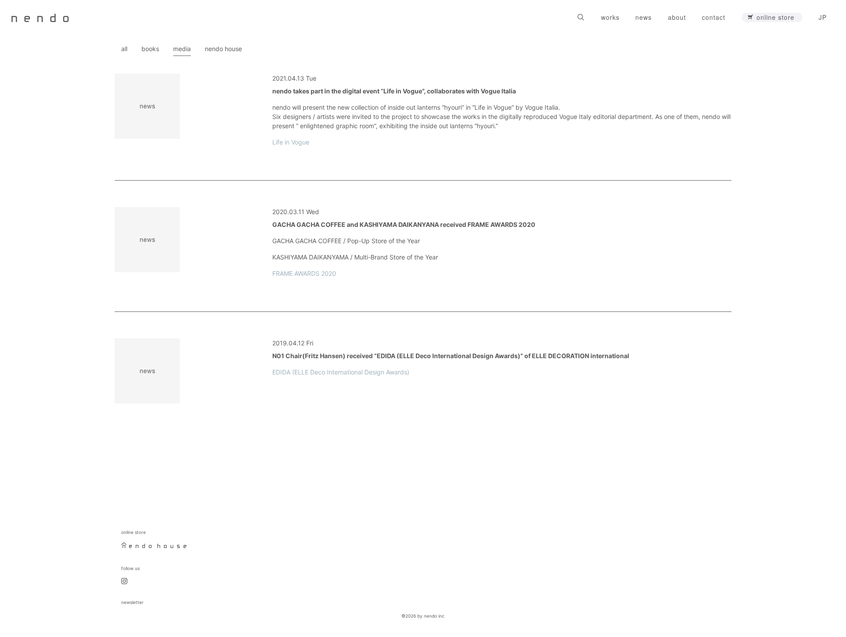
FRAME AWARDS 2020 (304, 273)
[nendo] (40, 17)
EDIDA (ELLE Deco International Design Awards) (340, 372)
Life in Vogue (290, 142)
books (150, 48)
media (182, 48)
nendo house (223, 48)
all (124, 48)
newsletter (132, 602)
